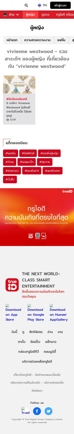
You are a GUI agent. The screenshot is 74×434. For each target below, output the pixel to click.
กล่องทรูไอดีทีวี (28, 351)
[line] (25, 411)
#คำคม (10, 162)
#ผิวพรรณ (12, 170)
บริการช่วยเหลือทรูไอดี (37, 361)
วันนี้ (14, 331)
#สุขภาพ (44, 162)
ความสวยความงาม (37, 40)
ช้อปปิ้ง (35, 341)
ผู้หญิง (30, 14)
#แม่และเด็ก (26, 162)
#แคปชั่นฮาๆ (32, 170)
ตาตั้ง (21, 341)
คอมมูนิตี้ (50, 351)
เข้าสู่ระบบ (60, 5)
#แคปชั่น (11, 153)
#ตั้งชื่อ (10, 179)
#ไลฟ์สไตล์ (28, 153)
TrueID (11, 5)
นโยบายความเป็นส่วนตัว (25, 382)
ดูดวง (46, 14)
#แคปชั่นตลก (52, 170)
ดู (23, 331)
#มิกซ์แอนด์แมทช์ (16, 99)
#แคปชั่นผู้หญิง (49, 153)
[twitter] (48, 411)
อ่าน (11, 14)
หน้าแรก (12, 40)
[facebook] (37, 411)
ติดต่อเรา (37, 390)
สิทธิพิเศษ (36, 331)
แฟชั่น (61, 40)
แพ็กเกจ (50, 341)
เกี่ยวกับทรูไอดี (22, 374)
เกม (60, 331)
